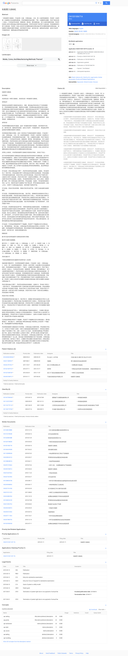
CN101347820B (7, 434)
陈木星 (81, 31)
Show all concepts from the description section (17, 641)
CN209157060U (7, 465)
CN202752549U (7, 476)
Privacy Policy (79, 653)
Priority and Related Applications (85, 79)
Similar (98, 23)
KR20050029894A (8, 357)
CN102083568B (7, 438)
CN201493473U (7, 504)
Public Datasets (62, 653)
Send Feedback (50, 653)
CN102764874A (7, 372)
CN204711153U (7, 515)
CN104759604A (7, 397)
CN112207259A (7, 401)
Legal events (94, 77)
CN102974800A (7, 441)
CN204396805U (7, 484)
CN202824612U (7, 457)
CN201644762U (7, 473)
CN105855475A (7, 480)
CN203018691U (7, 376)
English (81, 28)
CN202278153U (7, 365)
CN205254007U (7, 508)
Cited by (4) (86, 77)
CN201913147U (7, 492)
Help (87, 653)
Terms (71, 653)
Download (94, 609)
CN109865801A (7, 461)
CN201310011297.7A (9, 542)
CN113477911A (7, 405)
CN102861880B (7, 430)
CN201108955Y (7, 361)
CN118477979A (7, 409)
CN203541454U (7, 512)
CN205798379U (7, 519)
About (41, 653)
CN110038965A (7, 453)
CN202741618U (7, 488)
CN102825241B (7, 500)
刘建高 (85, 31)
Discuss (95, 82)
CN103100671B (7, 445)
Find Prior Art (88, 23)
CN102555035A (7, 523)
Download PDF (75, 23)
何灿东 (76, 31)
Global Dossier (88, 82)
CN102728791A (7, 369)
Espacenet (80, 82)
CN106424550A (7, 449)
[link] (6, 616)
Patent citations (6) (77, 77)
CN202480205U (7, 496)
